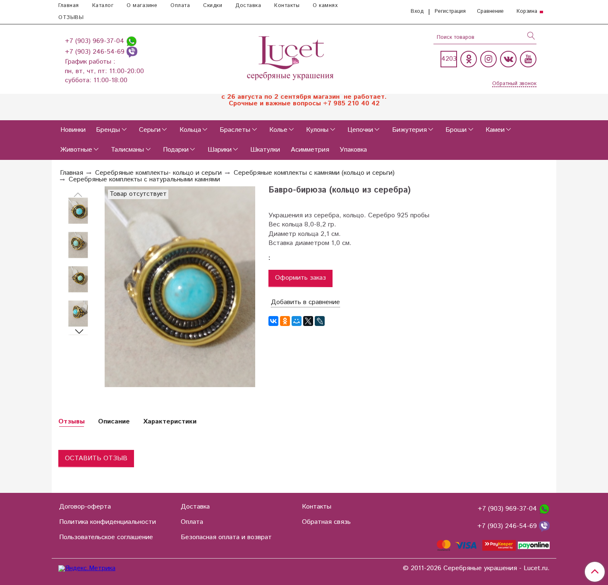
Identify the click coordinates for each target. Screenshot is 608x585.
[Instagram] (488, 59)
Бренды (108, 130)
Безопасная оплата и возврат (226, 537)
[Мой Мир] (297, 321)
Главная (68, 6)
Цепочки (360, 130)
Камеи (495, 130)
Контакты (286, 6)
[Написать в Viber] (132, 52)
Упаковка (353, 150)
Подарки (176, 150)
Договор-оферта (85, 506)
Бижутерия (409, 130)
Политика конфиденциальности (107, 522)
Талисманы (127, 150)
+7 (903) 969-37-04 (95, 41)
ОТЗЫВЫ (71, 17)
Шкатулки (265, 150)
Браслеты (235, 130)
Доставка (248, 6)
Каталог (103, 6)
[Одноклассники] (468, 59)
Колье (278, 130)
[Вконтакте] (508, 59)
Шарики (220, 150)
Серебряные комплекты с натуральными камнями (144, 179)
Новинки (73, 130)
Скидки (212, 6)
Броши (456, 130)
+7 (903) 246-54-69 (96, 52)
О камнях (325, 6)
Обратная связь (326, 522)
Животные (76, 150)
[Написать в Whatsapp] (131, 41)
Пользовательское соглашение (106, 537)
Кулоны (317, 130)
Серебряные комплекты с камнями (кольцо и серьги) (314, 173)
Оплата (180, 6)
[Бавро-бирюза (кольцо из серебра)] (78, 211)
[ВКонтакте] (273, 321)
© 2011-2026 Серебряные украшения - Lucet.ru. (476, 568)
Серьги (149, 130)
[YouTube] (528, 59)
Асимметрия (310, 150)
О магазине (142, 6)
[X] (308, 321)
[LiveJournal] (320, 321)
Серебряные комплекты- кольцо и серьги (158, 173)
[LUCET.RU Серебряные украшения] (291, 57)
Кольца (190, 130)
